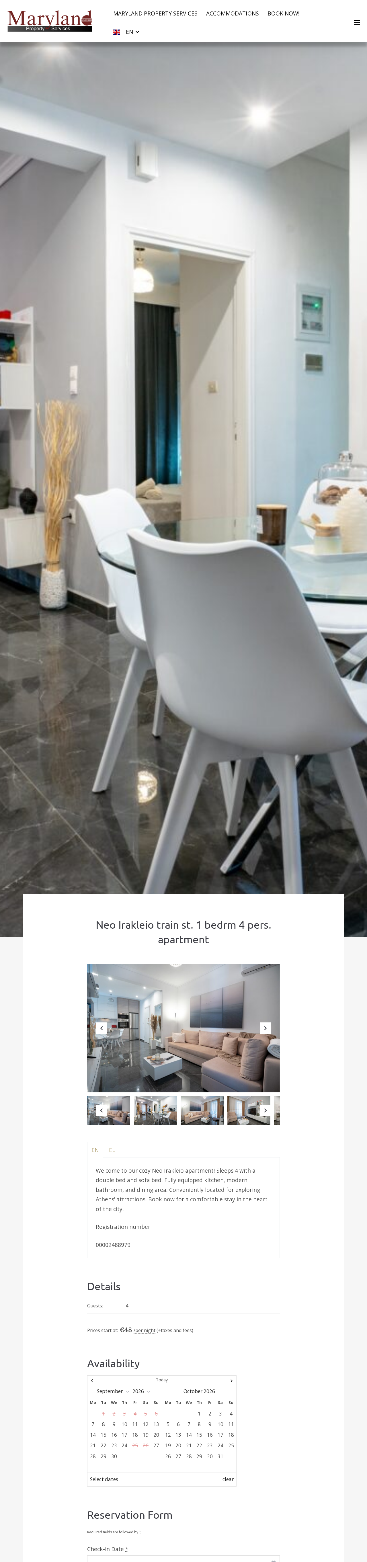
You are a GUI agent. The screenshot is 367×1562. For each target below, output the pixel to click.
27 (156, 1445)
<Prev (109, 1381)
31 (220, 1456)
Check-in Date (107, 1549)
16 (114, 1435)
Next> (214, 1381)
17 (124, 1435)
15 (103, 1435)
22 (103, 1445)
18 (135, 1435)
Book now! (284, 13)
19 (146, 1435)
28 (93, 1456)
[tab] (95, 1149)
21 (93, 1445)
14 (93, 1435)
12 (146, 1424)
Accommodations (232, 13)
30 (114, 1456)
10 (124, 1424)
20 (156, 1435)
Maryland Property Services (155, 13)
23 (114, 1445)
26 (168, 1456)
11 (135, 1424)
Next (265, 1033)
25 (231, 1445)
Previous (101, 1033)
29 (103, 1456)
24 (124, 1445)
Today (162, 1380)
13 (156, 1424)
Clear (228, 1479)
